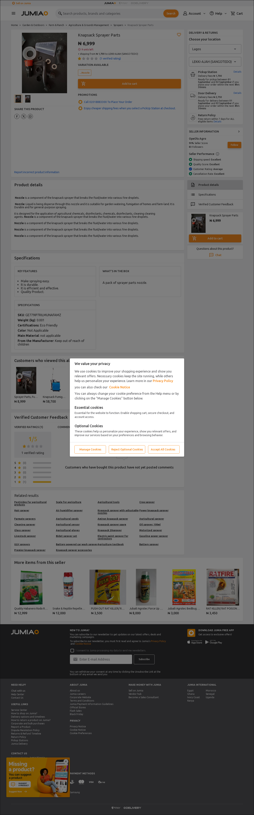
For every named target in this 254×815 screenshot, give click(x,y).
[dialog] (127, 407)
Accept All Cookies (163, 449)
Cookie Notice (119, 387)
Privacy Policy (163, 381)
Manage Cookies (90, 449)
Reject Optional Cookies (127, 449)
